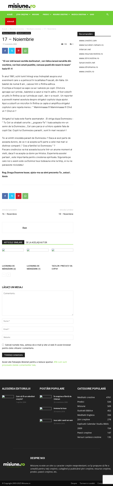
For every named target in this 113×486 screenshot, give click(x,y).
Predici (46, 14)
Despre (74, 483)
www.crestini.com (88, 40)
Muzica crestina (79, 14)
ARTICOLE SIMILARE (13, 242)
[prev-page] (4, 275)
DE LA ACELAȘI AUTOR (36, 242)
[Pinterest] (18, 51)
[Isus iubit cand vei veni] (45, 423)
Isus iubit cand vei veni (63, 420)
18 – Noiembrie (66, 214)
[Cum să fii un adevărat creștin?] (8, 399)
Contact (101, 483)
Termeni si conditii (87, 483)
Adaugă (10, 21)
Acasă (10, 14)
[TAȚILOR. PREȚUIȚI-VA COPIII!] (62, 256)
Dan (25, 227)
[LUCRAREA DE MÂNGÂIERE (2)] (13, 256)
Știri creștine (22, 14)
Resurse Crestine (60, 14)
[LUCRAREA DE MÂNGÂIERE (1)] (37, 256)
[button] (107, 14)
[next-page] (8, 275)
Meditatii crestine (34, 29)
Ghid (92, 14)
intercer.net (85, 49)
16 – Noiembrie (9, 214)
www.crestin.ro (86, 71)
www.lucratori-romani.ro (91, 45)
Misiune (35, 14)
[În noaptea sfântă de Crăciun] (45, 399)
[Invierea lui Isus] (45, 411)
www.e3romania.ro (88, 67)
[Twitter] (12, 51)
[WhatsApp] (25, 51)
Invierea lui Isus (60, 408)
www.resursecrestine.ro (91, 53)
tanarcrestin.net (87, 62)
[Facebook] (5, 51)
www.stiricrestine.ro (89, 58)
